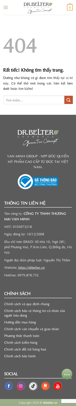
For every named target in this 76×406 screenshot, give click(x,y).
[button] (5, 7)
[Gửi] (68, 100)
